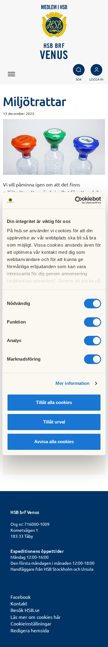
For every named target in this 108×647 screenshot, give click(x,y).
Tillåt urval (54, 421)
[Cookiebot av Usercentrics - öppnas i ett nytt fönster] (76, 200)
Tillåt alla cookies (54, 402)
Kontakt (18, 603)
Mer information (73, 383)
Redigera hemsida (29, 630)
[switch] (92, 322)
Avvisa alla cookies (54, 441)
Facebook (20, 597)
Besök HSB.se (25, 610)
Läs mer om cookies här (35, 617)
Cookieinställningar (30, 623)
